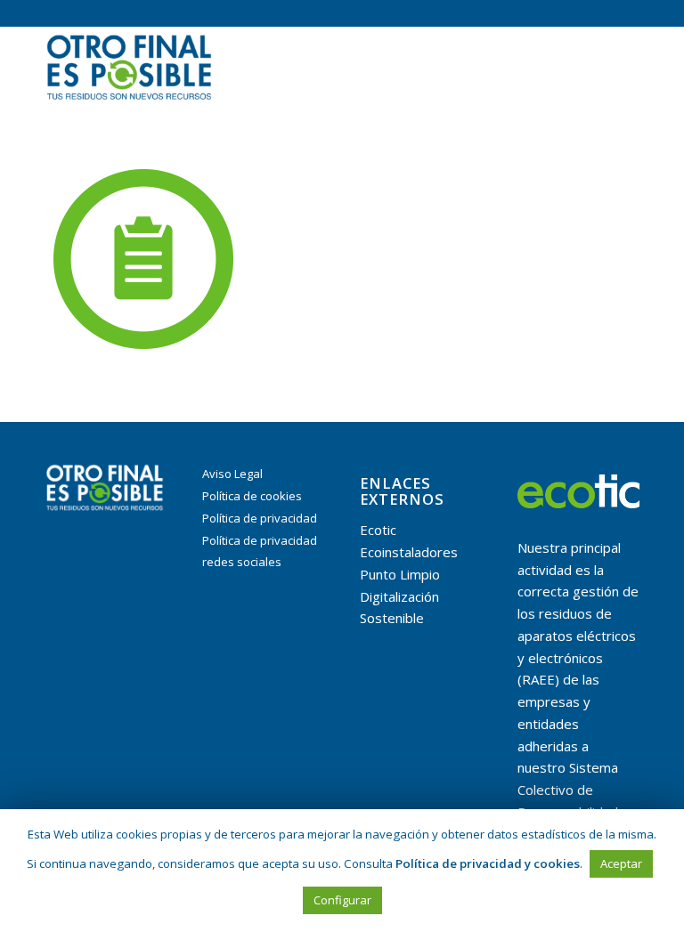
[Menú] (614, 66)
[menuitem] (614, 66)
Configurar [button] (342, 900)
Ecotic (378, 530)
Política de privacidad (259, 518)
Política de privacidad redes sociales (259, 551)
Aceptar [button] (621, 863)
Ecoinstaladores (409, 552)
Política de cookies (252, 496)
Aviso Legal (232, 474)
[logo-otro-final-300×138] (129, 66)
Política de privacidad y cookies (487, 863)
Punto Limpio (400, 574)
